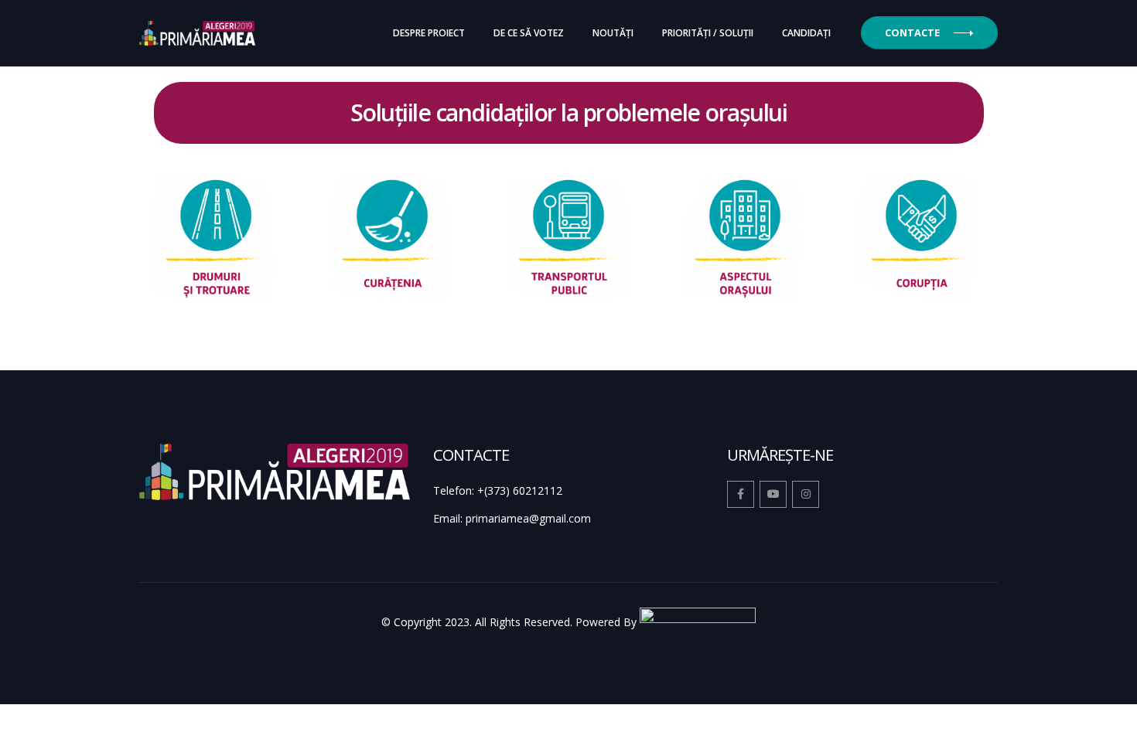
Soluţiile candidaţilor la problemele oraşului (568, 112)
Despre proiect (429, 32)
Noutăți (612, 32)
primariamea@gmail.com (528, 518)
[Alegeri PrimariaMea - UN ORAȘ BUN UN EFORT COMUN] (197, 33)
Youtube (773, 494)
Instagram (805, 494)
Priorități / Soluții (707, 32)
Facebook (740, 494)
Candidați (806, 32)
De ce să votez (528, 32)
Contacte (912, 32)
